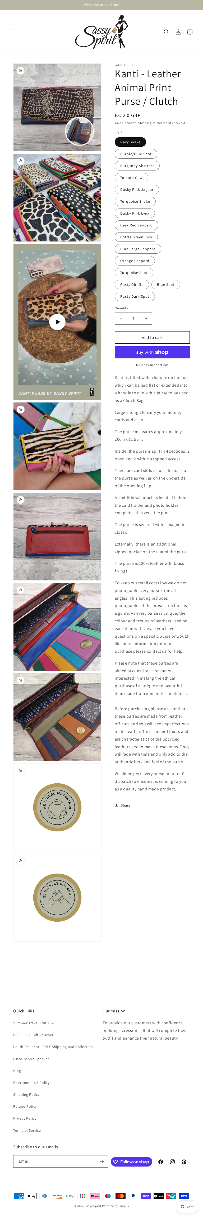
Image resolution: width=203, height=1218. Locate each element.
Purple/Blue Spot (136, 153)
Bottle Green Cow (136, 237)
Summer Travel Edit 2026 (34, 1023)
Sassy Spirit (93, 1206)
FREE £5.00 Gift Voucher (33, 1034)
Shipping (145, 123)
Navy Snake (130, 142)
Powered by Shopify (115, 1206)
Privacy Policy (24, 1118)
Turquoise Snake (135, 201)
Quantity (121, 308)
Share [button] (126, 805)
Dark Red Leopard (136, 225)
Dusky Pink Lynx (134, 213)
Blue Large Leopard (138, 249)
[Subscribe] (102, 1161)
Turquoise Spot (134, 272)
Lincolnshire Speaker (31, 1058)
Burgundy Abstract (137, 165)
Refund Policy (25, 1106)
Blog (17, 1070)
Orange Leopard (134, 260)
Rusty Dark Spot (134, 296)
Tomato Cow (131, 177)
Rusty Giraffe (132, 284)
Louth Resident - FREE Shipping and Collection (53, 1046)
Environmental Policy (31, 1082)
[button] (11, 32)
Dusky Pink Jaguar (137, 189)
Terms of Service (27, 1130)
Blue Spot (166, 284)
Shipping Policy (26, 1094)
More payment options (152, 365)
